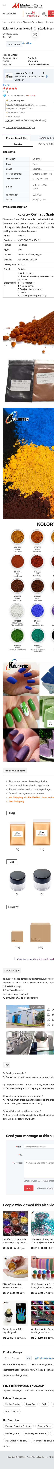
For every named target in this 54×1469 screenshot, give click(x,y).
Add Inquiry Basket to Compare (20, 127)
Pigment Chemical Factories (18, 1426)
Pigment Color (44, 1426)
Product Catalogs (45, 1358)
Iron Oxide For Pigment (16, 1440)
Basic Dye (30, 1404)
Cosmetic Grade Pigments (15, 1375)
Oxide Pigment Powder (35, 1433)
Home (5, 22)
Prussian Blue (11, 1411)
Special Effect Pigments (41, 1364)
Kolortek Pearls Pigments (14, 1364)
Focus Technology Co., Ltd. (38, 1457)
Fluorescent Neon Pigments (16, 1369)
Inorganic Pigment (45, 22)
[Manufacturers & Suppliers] (27, 5)
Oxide (44, 1404)
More (5, 1446)
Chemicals (15, 22)
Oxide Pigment (12, 1433)
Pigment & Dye (29, 22)
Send (28, 1188)
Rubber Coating (12, 1404)
